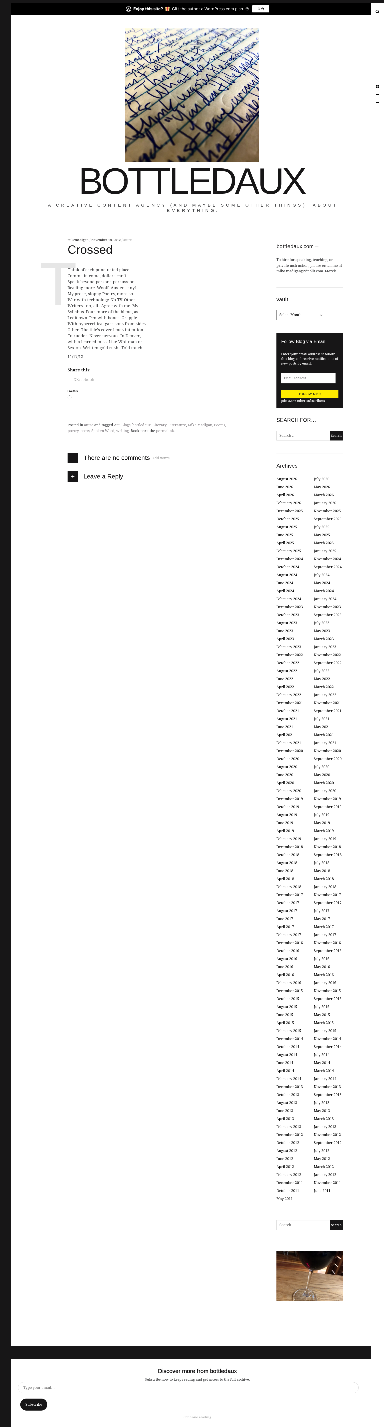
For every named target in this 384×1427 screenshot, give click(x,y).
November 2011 (327, 1183)
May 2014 (322, 1063)
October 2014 (287, 1047)
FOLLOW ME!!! (310, 394)
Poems (219, 425)
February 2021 (288, 743)
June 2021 (284, 727)
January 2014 (325, 1079)
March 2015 (324, 1023)
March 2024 (324, 591)
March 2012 (324, 1167)
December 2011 (289, 1183)
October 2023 (287, 615)
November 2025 (327, 511)
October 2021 (287, 711)
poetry (73, 431)
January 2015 (325, 1031)
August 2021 (286, 719)
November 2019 (327, 799)
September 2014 (328, 1047)
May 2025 (322, 535)
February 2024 (288, 599)
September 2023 (328, 615)
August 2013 (286, 1103)
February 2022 (288, 695)
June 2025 (284, 535)
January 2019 (325, 839)
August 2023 (286, 623)
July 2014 (321, 1055)
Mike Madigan (200, 425)
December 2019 (289, 799)
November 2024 (327, 559)
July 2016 (321, 959)
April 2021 (285, 735)
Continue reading (197, 1417)
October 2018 (287, 855)
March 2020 (324, 783)
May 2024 (322, 583)
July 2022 (321, 671)
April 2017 (285, 927)
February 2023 (288, 647)
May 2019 (322, 823)
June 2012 (284, 1159)
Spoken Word (102, 431)
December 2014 (289, 1039)
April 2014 (285, 1071)
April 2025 (285, 543)
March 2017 (324, 927)
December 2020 (289, 751)
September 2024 (328, 567)
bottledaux (191, 180)
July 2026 (321, 479)
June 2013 (284, 1111)
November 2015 (327, 991)
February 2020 (288, 791)
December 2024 (289, 559)
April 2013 (285, 1119)
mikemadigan (79, 240)
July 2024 (321, 575)
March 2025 (324, 543)
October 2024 (287, 567)
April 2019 (285, 831)
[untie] (377, 103)
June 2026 (284, 487)
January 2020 (325, 791)
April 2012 (285, 1167)
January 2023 (325, 647)
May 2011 (284, 1199)
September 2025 (328, 519)
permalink (165, 431)
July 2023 (321, 623)
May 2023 (322, 631)
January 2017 (325, 935)
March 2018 (324, 879)
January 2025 (325, 551)
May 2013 (322, 1111)
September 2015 (328, 999)
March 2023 (324, 639)
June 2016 (284, 967)
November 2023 (327, 607)
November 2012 (327, 1135)
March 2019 (324, 831)
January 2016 (325, 983)
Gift (261, 9)
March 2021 (324, 735)
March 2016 (324, 975)
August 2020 (286, 767)
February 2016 (288, 983)
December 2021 (289, 703)
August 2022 (286, 671)
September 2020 (328, 759)
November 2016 (327, 943)
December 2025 (289, 511)
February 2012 (288, 1175)
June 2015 (284, 1015)
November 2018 (327, 847)
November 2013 (327, 1087)
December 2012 (289, 1135)
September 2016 (328, 951)
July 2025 (321, 527)
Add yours (161, 458)
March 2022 (324, 687)
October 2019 (287, 807)
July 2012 (321, 1151)
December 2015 (289, 991)
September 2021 (328, 711)
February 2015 (288, 1031)
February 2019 (288, 839)
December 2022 (289, 655)
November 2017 (327, 895)
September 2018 (328, 855)
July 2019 (321, 815)
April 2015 (285, 1023)
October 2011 (287, 1191)
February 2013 (288, 1127)
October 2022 (287, 663)
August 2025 (286, 527)
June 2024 (284, 583)
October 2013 (287, 1095)
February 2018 (288, 887)
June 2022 (284, 679)
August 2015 (286, 1007)
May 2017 (322, 919)
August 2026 (286, 479)
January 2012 (325, 1175)
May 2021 (322, 727)
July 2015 (321, 1007)
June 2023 (284, 631)
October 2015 (287, 999)
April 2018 (285, 879)
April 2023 (285, 639)
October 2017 (287, 903)
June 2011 (322, 1191)
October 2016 (287, 951)
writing (122, 431)
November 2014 (327, 1039)
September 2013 (328, 1095)
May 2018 (322, 871)
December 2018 (289, 847)
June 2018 (284, 871)
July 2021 (321, 719)
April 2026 (285, 495)
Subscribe (33, 1404)
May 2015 (322, 1015)
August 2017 (286, 911)
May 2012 (322, 1159)
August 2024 (286, 575)
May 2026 (322, 487)
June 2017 (284, 919)
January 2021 (325, 743)
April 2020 (285, 783)
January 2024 (325, 599)
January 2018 (325, 887)
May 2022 (322, 679)
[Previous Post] (377, 95)
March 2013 (324, 1119)
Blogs (125, 425)
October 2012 (287, 1143)
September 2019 (328, 807)
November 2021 (327, 703)
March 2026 (324, 495)
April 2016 (285, 975)
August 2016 (286, 959)
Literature (177, 425)
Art (117, 425)
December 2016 (289, 943)
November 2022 (327, 655)
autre (127, 240)
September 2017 (328, 903)
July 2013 (321, 1103)
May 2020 (322, 775)
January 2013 (325, 1127)
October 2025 (287, 519)
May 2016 (322, 967)
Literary (159, 425)
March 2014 (324, 1071)
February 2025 (288, 551)
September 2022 (328, 663)
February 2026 (288, 503)
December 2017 (289, 895)
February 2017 (288, 935)
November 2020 (327, 751)
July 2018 (321, 863)
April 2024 (285, 591)
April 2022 (285, 687)
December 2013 (289, 1087)
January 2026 (325, 503)
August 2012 (286, 1151)
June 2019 (284, 823)
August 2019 (286, 815)
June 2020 (284, 775)
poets (85, 431)
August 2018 (286, 863)
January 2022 (325, 695)
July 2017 (321, 911)
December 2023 (289, 607)
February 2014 (288, 1079)
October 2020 (287, 759)
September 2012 (328, 1143)
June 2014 (284, 1063)
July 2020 (321, 767)
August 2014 (286, 1055)
